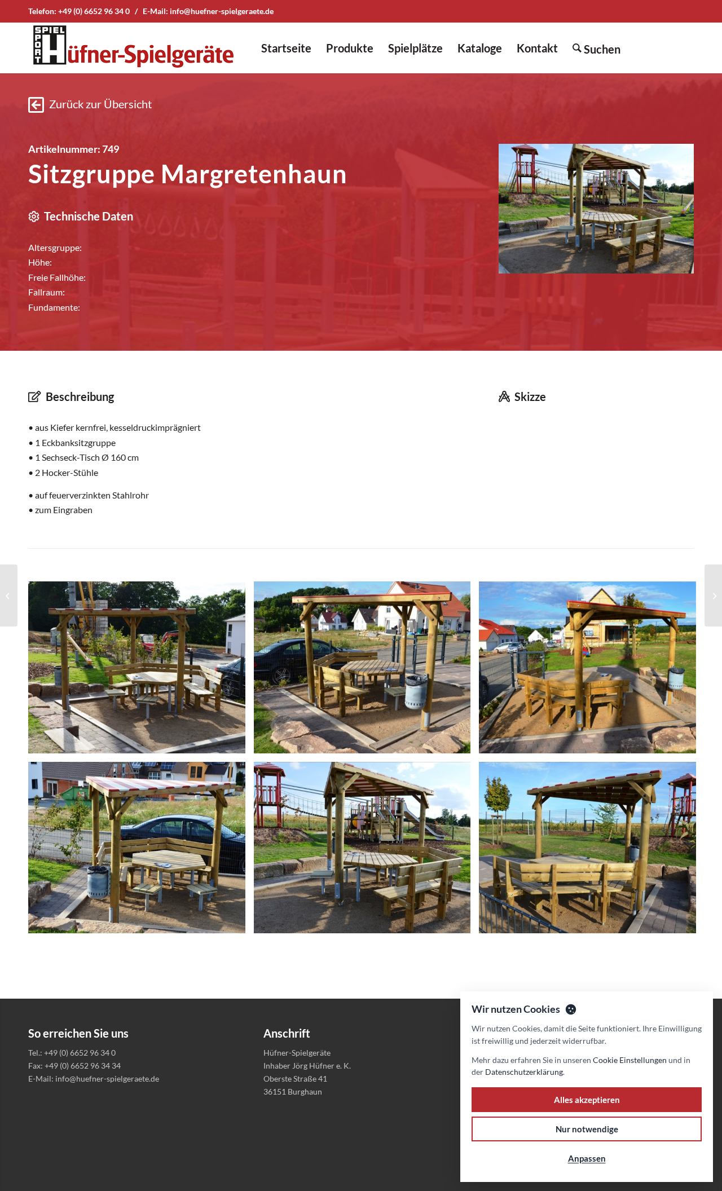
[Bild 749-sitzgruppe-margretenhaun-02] (366, 671)
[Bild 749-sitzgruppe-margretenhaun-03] (592, 671)
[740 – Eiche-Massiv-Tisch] (8, 595)
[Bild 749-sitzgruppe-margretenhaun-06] (592, 852)
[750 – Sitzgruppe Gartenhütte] (713, 595)
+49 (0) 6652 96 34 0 (94, 11)
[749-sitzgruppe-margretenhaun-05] (596, 208)
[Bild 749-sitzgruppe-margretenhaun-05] (366, 852)
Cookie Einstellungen (630, 1060)
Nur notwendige (587, 1129)
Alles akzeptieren (587, 1100)
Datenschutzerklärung (524, 1072)
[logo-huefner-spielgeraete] (133, 48)
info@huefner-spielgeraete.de (222, 11)
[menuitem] (286, 48)
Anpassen (587, 1158)
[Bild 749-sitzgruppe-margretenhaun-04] (141, 852)
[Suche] (596, 48)
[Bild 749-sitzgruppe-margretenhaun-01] (141, 671)
